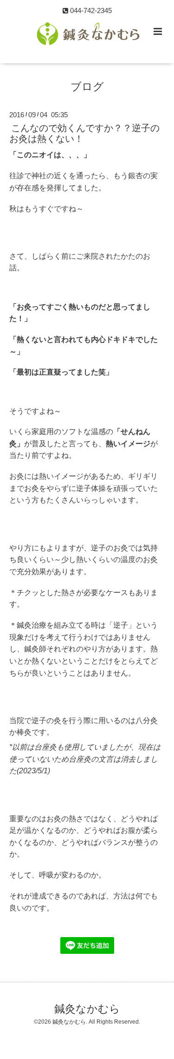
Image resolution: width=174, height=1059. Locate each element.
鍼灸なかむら (87, 1009)
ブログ (87, 87)
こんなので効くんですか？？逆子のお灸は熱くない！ (84, 133)
